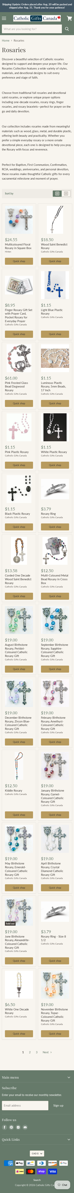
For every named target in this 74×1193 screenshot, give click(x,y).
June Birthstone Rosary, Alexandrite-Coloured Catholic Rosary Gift (17, 942)
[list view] (66, 194)
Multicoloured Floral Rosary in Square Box (18, 246)
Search (37, 1179)
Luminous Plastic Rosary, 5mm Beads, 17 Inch (53, 386)
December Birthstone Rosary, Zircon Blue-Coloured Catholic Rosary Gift (18, 723)
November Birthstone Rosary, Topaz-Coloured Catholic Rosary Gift (54, 1015)
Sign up (58, 1105)
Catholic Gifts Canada (52, 251)
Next (46, 1052)
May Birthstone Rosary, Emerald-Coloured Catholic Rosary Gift (16, 869)
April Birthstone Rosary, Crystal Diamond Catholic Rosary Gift (52, 869)
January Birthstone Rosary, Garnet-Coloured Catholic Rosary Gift (52, 796)
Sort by (9, 193)
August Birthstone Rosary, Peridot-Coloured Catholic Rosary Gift (16, 650)
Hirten (8, 251)
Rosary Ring (48, 513)
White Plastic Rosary (54, 452)
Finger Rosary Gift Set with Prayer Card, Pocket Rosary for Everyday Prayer (18, 315)
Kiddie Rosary (13, 790)
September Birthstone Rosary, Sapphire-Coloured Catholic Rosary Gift (54, 650)
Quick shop (19, 261)
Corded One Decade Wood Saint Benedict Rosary (18, 579)
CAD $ (35, 1153)
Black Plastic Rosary (17, 513)
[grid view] (57, 194)
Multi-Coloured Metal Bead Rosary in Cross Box (54, 579)
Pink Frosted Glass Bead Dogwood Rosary (16, 386)
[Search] (67, 29)
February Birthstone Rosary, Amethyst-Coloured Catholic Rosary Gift (53, 723)
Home (5, 40)
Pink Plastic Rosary (17, 452)
